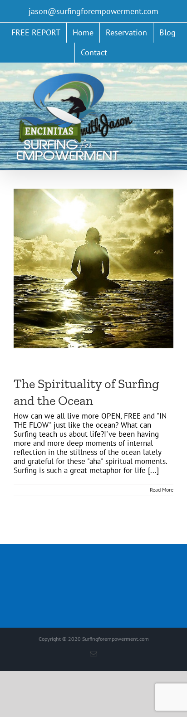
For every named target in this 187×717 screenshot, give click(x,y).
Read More (161, 489)
